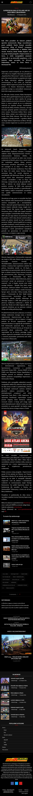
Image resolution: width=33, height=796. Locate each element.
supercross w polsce (22, 585)
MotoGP (6, 740)
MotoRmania (11, 15)
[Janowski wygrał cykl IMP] (5, 680)
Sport (3, 737)
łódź (23, 579)
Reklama (26, 790)
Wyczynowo (5, 749)
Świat (5, 730)
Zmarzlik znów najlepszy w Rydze (19, 685)
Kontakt (20, 790)
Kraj (5, 732)
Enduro (4, 747)
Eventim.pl (27, 503)
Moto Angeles (25, 793)
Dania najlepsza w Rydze (17, 693)
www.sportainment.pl (24, 509)
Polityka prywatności (23, 791)
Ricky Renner (5, 582)
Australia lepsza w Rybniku (17, 714)
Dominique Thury (15, 574)
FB (5, 511)
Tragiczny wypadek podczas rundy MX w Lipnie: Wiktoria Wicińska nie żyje (20, 529)
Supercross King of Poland (9, 585)
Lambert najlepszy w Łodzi (17, 700)
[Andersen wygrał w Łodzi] (5, 709)
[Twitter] (16, 783)
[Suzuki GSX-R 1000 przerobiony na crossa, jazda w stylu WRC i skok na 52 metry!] (6, 557)
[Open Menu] (2, 2)
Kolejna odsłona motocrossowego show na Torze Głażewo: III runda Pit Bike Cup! (21, 547)
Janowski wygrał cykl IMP (17, 678)
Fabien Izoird (24, 574)
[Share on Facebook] (21, 594)
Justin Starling (6, 579)
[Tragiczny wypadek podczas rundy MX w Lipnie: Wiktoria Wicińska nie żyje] (6, 530)
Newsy (3, 727)
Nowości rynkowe (8, 735)
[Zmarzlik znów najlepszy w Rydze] (5, 688)
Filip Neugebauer (6, 576)
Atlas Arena (5, 574)
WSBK (5, 744)
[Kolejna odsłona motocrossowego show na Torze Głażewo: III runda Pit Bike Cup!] (6, 548)
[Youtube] (20, 783)
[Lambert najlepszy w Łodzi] (5, 702)
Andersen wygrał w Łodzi (17, 707)
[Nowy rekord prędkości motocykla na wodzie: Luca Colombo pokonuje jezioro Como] (6, 539)
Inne (5, 742)
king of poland (15, 579)
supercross (13, 582)
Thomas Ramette (10, 588)
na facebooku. (18, 507)
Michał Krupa (14, 680)
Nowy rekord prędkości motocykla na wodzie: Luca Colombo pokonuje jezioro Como (21, 538)
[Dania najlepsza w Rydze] (5, 695)
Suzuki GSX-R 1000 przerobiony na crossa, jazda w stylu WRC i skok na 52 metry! (20, 556)
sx (3, 588)
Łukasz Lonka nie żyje (17, 564)
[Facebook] (12, 783)
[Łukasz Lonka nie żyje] (6, 565)
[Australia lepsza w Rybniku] (5, 717)
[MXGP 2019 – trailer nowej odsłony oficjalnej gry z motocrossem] (6, 522)
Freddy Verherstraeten (18, 576)
